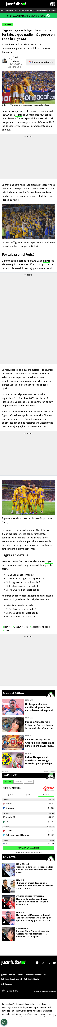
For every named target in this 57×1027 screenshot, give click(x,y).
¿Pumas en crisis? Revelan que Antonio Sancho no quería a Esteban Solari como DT (34, 886)
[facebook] (37, 962)
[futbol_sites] (9, 991)
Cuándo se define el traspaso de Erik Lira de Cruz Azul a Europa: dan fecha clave (35, 870)
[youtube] (54, 962)
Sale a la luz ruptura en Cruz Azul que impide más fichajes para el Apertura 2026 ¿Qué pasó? (39, 744)
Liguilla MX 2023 (21, 627)
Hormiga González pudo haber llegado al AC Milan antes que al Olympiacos (32, 902)
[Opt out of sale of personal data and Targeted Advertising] (4, 1022)
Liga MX (7, 627)
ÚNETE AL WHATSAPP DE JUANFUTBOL (26, 16)
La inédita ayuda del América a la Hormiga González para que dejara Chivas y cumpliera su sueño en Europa (39, 763)
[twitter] (49, 962)
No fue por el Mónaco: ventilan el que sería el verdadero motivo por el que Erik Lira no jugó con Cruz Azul (39, 710)
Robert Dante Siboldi (41, 627)
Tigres (18, 115)
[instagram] (43, 962)
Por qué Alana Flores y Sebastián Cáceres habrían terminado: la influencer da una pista (39, 727)
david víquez (17, 59)
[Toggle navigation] (2, 4)
